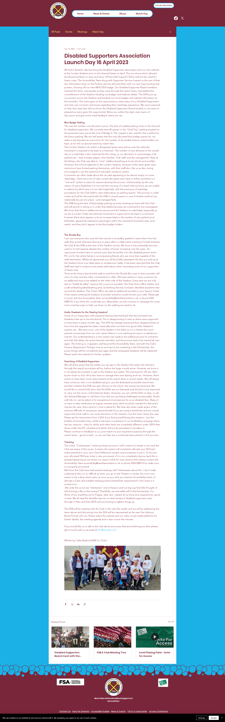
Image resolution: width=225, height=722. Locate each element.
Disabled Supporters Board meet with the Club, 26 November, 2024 (69, 654)
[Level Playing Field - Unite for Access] (155, 637)
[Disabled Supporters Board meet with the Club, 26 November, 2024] (70, 637)
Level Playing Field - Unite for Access (154, 654)
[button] (170, 32)
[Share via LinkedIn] (78, 604)
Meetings (82, 31)
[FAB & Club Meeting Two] (112, 637)
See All (171, 621)
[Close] (221, 718)
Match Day (98, 31)
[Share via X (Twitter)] (72, 604)
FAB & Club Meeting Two (111, 652)
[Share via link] (84, 604)
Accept (214, 718)
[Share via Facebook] (65, 604)
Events (68, 31)
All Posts (55, 31)
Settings (201, 718)
